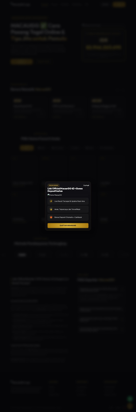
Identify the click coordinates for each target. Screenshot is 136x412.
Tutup (86, 185)
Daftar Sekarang (68, 225)
